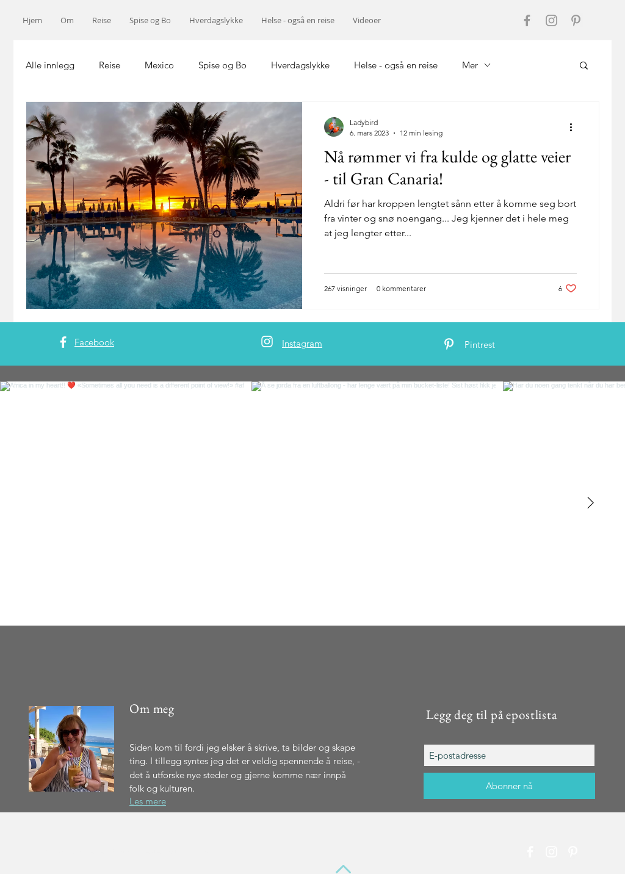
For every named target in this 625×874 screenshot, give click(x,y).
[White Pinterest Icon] (449, 344)
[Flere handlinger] (575, 127)
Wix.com (198, 851)
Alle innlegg (50, 65)
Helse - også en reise (396, 65)
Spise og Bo (222, 65)
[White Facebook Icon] (63, 342)
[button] (584, 66)
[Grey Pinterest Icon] (575, 20)
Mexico (159, 65)
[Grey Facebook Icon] (527, 20)
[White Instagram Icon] (267, 341)
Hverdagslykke (300, 65)
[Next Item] (590, 503)
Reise (109, 65)
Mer (470, 65)
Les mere (147, 801)
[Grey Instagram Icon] (551, 20)
